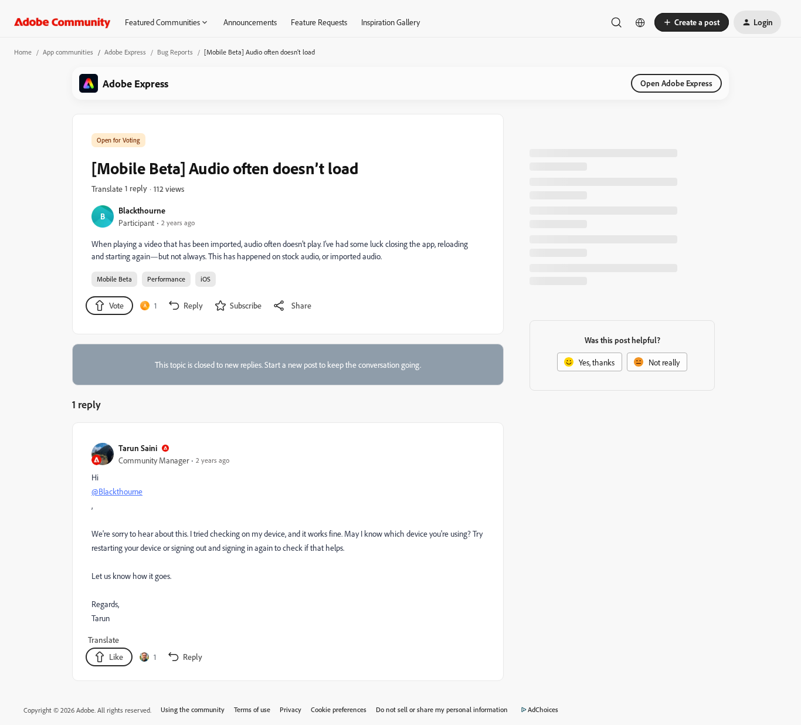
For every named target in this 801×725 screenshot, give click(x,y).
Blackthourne (141, 210)
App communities (68, 52)
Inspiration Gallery (390, 22)
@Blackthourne (116, 491)
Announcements (250, 22)
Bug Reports (175, 52)
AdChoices (543, 709)
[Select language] (640, 22)
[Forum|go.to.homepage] (62, 22)
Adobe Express (125, 52)
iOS (206, 279)
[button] (691, 22)
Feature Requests (319, 22)
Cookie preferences (338, 709)
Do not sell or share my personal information (442, 709)
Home (23, 52)
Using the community (193, 709)
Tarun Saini (137, 448)
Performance (166, 279)
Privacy (290, 709)
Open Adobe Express (676, 83)
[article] (287, 554)
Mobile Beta (114, 279)
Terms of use (252, 709)
